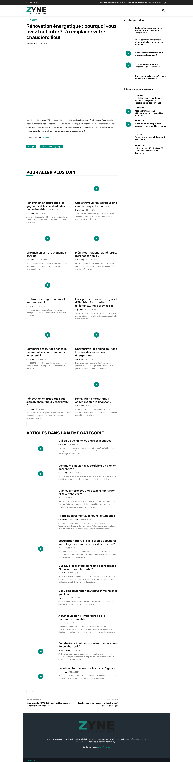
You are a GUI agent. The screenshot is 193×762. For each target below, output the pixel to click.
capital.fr (33, 43)
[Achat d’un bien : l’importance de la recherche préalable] (40, 624)
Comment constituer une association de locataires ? (147, 65)
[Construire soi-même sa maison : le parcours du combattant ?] (40, 651)
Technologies (140, 120)
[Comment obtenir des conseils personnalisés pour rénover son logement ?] (47, 334)
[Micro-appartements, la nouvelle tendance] (40, 524)
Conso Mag (79, 210)
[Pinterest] (59, 159)
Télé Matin (30, 260)
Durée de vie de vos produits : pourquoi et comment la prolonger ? (151, 126)
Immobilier (31, 20)
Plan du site (31, 760)
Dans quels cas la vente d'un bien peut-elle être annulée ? (150, 77)
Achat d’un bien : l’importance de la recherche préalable (81, 617)
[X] (53, 159)
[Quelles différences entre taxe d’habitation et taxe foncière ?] (40, 499)
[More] (71, 159)
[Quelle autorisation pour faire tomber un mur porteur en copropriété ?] (128, 30)
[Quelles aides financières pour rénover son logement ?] (128, 53)
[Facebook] (47, 159)
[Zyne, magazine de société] (36, 10)
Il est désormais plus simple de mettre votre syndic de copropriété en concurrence (149, 100)
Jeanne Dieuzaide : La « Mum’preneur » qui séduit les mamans (149, 113)
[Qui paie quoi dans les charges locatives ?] (40, 449)
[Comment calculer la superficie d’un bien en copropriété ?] (40, 474)
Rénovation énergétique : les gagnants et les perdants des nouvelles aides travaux (45, 206)
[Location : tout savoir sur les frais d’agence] (40, 676)
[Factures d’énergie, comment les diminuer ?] (47, 285)
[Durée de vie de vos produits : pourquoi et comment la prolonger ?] (128, 124)
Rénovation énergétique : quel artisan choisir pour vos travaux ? (47, 402)
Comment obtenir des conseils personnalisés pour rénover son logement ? (47, 352)
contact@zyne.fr (103, 747)
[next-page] (32, 424)
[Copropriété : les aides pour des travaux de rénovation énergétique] (96, 334)
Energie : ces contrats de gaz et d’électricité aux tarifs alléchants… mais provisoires (96, 302)
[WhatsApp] (65, 159)
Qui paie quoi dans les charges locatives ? (86, 440)
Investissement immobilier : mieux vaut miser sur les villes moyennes (149, 42)
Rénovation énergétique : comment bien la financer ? (93, 400)
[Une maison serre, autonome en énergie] (47, 238)
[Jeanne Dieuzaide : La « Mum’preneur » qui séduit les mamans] (128, 111)
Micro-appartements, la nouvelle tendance (86, 515)
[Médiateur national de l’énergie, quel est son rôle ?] (96, 238)
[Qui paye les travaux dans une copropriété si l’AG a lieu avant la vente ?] (40, 574)
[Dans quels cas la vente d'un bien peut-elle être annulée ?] (128, 76)
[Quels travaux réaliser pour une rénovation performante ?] (96, 188)
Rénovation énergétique (51, 146)
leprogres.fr (63, 598)
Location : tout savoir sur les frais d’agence (86, 668)
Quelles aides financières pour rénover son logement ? (149, 53)
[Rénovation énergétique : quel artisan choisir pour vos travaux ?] (47, 384)
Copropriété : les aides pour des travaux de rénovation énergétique (96, 352)
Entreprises (139, 108)
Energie (31, 146)
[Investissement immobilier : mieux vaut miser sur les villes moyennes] (128, 41)
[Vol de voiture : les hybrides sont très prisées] (128, 137)
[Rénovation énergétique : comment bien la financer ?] (96, 384)
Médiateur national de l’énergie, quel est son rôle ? (96, 254)
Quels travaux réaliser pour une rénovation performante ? (96, 204)
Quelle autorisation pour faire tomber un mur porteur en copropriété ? (148, 30)
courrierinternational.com (68, 519)
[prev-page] (28, 424)
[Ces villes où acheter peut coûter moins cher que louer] (40, 599)
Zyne (60, 498)
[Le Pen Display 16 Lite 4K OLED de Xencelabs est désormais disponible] (128, 148)
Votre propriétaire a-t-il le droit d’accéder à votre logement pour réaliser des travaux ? (87, 542)
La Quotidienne (64, 650)
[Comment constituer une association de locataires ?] (128, 65)
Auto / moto (139, 134)
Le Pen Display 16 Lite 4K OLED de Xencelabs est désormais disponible (150, 150)
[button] (163, 10)
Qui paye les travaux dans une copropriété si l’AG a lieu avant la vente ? (87, 567)
